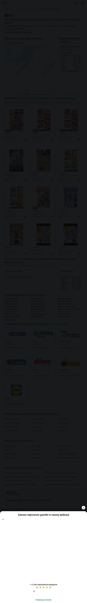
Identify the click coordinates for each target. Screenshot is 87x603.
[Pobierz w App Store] (43, 593)
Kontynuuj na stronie (43, 600)
